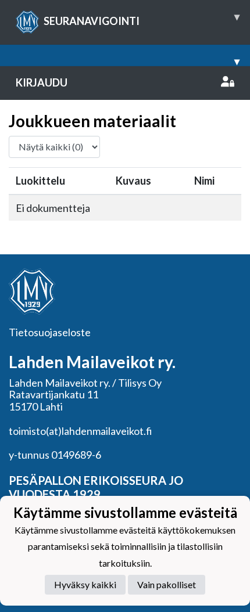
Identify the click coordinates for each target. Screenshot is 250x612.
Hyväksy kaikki (85, 584)
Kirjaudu (41, 82)
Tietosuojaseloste (50, 332)
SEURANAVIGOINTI (142, 18)
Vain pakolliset (166, 584)
